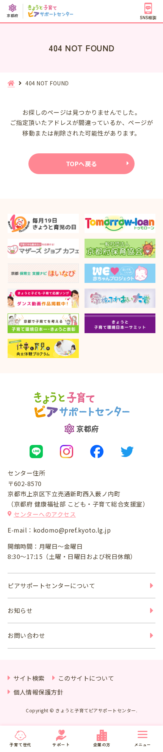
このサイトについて (86, 678)
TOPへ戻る (81, 163)
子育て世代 (20, 744)
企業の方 (102, 744)
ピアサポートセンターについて (51, 585)
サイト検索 (29, 678)
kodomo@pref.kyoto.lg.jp (72, 529)
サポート (61, 744)
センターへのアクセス (45, 514)
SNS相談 (148, 17)
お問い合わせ (26, 635)
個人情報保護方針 (38, 691)
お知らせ (20, 610)
